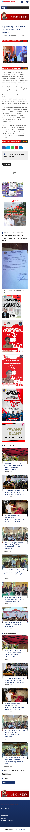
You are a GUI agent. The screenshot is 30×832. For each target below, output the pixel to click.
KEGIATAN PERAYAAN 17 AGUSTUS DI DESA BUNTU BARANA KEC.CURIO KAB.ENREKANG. (13, 466)
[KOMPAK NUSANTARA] (8, 2)
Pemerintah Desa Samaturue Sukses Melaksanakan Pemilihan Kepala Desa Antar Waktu (14, 599)
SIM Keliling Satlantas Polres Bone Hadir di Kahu (17, 7)
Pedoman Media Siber (7, 820)
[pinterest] (16, 147)
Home (2, 5)
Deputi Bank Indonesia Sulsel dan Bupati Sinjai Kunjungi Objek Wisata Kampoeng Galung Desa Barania (14, 573)
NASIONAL (5, 782)
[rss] (14, 811)
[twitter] (8, 147)
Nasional (13, 5)
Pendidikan (26, 5)
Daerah (8, 5)
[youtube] (12, 811)
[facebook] (4, 147)
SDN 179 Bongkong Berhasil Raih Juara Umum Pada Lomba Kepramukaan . (14, 624)
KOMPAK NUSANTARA (19, 829)
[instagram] (10, 811)
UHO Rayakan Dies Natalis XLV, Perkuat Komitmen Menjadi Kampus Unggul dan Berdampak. (14, 492)
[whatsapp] (12, 147)
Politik (19, 5)
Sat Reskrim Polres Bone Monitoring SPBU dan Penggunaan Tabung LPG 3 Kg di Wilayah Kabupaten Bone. (14, 518)
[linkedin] (21, 147)
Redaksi (3, 818)
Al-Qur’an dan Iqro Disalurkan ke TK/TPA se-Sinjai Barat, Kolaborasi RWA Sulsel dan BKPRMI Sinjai (14, 546)
